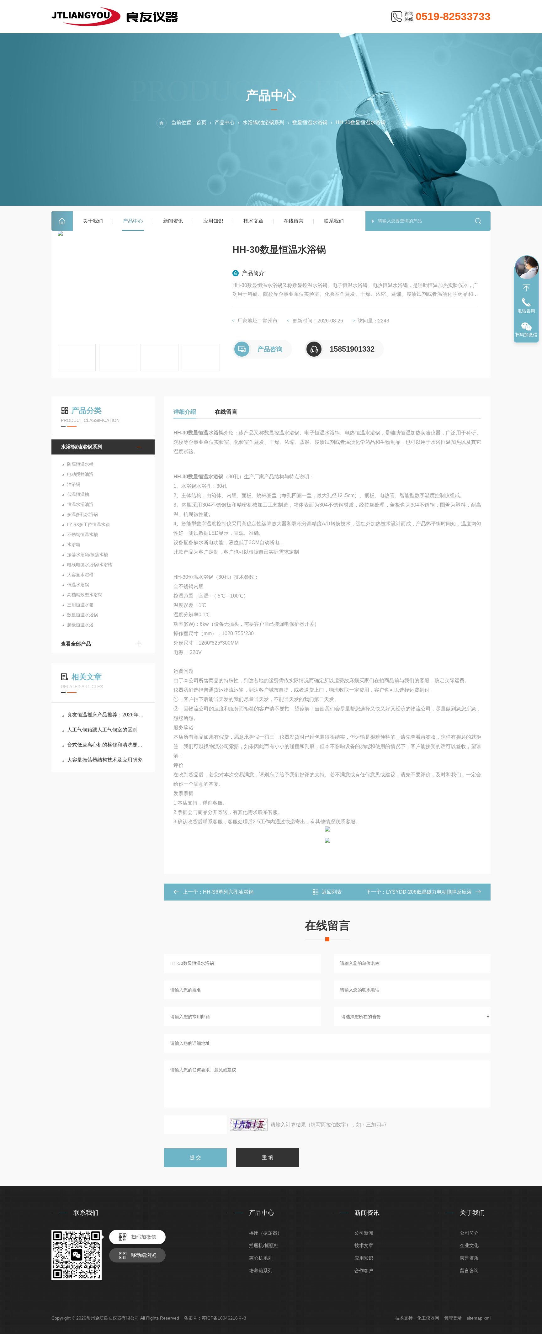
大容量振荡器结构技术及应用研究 (104, 760)
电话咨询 (526, 310)
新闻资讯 (173, 221)
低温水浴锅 (78, 584)
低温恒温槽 (78, 494)
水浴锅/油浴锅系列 (263, 122)
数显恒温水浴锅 (309, 122)
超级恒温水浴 (80, 624)
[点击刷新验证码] (249, 1125)
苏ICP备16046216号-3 (224, 1318)
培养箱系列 (261, 1270)
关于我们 (93, 221)
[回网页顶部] (526, 288)
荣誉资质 (469, 1258)
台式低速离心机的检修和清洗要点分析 (106, 744)
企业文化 (469, 1245)
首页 (62, 221)
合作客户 (363, 1270)
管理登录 (453, 1318)
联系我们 (334, 221)
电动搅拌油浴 (80, 474)
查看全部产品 (76, 643)
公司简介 (469, 1233)
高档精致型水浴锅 (84, 594)
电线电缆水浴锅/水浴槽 (89, 564)
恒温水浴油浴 (80, 504)
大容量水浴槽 (80, 574)
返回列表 (332, 892)
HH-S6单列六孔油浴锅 (228, 892)
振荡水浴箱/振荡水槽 (87, 554)
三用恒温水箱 (80, 604)
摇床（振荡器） (265, 1233)
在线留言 (294, 221)
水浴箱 (73, 544)
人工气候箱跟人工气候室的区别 (102, 729)
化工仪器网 (428, 1318)
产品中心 (133, 221)
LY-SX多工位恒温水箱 (88, 524)
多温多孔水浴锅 (82, 514)
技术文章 (253, 221)
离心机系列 (261, 1258)
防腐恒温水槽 (80, 464)
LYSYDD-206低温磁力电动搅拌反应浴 (429, 892)
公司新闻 (363, 1233)
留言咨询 (469, 1270)
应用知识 (213, 221)
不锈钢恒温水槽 (82, 534)
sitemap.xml (479, 1318)
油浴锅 (73, 484)
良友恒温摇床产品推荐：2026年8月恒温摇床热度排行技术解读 (106, 714)
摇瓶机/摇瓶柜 (264, 1245)
